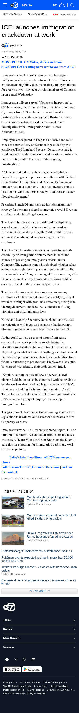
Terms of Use (40, 686)
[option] (15, 14)
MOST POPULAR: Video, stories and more (32, 61)
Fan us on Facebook (46, 466)
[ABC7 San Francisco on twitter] (15, 659)
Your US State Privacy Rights (17, 686)
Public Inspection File (13, 690)
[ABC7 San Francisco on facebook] (7, 659)
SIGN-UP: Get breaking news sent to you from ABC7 (38, 66)
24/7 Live (27, 5)
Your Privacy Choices (30, 682)
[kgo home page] (9, 607)
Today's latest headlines (25, 457)
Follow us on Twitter (15, 466)
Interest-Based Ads (58, 686)
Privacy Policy (10, 682)
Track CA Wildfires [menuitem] (37, 14)
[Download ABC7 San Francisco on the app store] (12, 669)
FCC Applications (35, 690)
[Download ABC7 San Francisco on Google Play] (32, 669)
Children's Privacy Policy (55, 682)
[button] (5, 5)
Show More (38, 591)
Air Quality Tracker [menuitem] (12, 14)
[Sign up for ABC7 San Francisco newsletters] (33, 659)
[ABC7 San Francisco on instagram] (24, 659)
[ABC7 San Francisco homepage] (14, 5)
